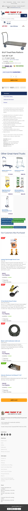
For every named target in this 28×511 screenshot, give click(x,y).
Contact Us (3, 458)
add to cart (14, 400)
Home (4, 2)
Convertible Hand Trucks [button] (19, 219)
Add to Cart (14, 80)
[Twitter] (5, 434)
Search (23, 15)
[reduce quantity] (11, 76)
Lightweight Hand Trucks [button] (7, 223)
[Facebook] (2, 434)
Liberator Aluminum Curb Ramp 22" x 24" (11, 375)
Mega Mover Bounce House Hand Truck (6, 190)
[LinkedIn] (10, 434)
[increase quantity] (16, 76)
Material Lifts (4, 449)
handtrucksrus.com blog (6, 465)
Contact (18, 2)
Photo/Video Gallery (8, 96)
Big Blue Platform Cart (6, 170)
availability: (4, 277)
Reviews (5, 102)
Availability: (6, 61)
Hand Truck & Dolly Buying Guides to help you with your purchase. (7, 479)
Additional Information (9, 99)
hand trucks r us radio (6, 471)
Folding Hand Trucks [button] (6, 221)
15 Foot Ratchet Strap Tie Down (9, 301)
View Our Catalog (14, 3)
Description (6, 93)
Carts (2, 443)
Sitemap (14, 2)
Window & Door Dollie (19, 170)
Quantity (6, 280)
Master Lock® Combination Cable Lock (10, 341)
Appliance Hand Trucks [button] (7, 219)
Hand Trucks (4, 440)
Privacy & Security (5, 473)
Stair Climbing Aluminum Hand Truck (7, 210)
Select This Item (7, 282)
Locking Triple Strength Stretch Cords (10, 259)
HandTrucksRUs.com (16, 506)
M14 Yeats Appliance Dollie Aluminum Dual (19, 190)
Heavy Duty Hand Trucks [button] (7, 227)
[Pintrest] (7, 434)
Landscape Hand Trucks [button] (18, 221)
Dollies (2, 445)
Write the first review (14, 59)
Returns (2, 475)
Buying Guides (9, 2)
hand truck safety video (6, 467)
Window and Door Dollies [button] (19, 227)
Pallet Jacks (3, 447)
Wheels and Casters (5, 451)
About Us (23, 2)
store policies (4, 469)
